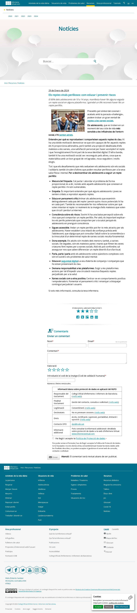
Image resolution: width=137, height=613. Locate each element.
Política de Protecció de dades (90, 438)
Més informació (122, 607)
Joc (105, 498)
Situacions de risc (78, 498)
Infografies (9, 538)
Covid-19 (107, 507)
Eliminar (8, 498)
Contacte (109, 547)
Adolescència (43, 484)
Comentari (52, 350)
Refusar (108, 607)
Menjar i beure (11, 489)
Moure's (8, 493)
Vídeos (8, 534)
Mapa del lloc (110, 538)
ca (128, 3)
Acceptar (98, 607)
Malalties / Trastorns (79, 480)
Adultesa (41, 489)
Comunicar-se (11, 511)
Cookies (17, 609)
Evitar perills (10, 507)
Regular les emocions (112, 484)
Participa (8, 551)
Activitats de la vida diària (39, 3)
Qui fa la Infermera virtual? (60, 538)
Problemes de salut (76, 3)
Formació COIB (11, 556)
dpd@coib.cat (78, 424)
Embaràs (41, 511)
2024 (36, 16)
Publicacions (54, 542)
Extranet (48, 609)
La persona (10, 480)
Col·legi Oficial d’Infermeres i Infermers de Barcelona (37, 604)
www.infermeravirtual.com (83, 433)
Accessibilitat (54, 551)
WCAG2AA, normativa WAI (15, 581)
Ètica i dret (108, 493)
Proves (74, 489)
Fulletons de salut (12, 542)
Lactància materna (45, 515)
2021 (16, 16)
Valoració (52, 365)
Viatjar (40, 507)
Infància (41, 480)
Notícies (21, 83)
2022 (23, 16)
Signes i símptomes (79, 484)
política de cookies (116, 603)
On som (52, 547)
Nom (49, 341)
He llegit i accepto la (81, 438)
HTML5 (8, 583)
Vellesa (41, 493)
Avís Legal (26, 609)
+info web (76, 396)
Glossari (107, 502)
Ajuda (107, 533)
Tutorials (117, 3)
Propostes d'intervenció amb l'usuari (20, 547)
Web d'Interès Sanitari (14, 578)
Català (106, 529)
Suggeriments (38, 609)
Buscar (108, 552)
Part (39, 520)
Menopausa (43, 502)
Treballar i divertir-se (13, 515)
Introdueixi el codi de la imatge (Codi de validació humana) (76, 375)
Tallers (106, 489)
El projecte (53, 529)
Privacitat (8, 609)
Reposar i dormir (12, 502)
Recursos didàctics (111, 480)
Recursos (90, 3)
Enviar (53, 457)
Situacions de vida (59, 3)
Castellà (115, 529)
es (133, 3)
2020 (10, 16)
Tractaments (76, 493)
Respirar (8, 484)
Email (107, 341)
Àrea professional (104, 3)
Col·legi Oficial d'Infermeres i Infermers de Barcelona (70, 556)
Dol (39, 498)
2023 (29, 16)
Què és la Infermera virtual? (60, 534)
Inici (5, 83)
